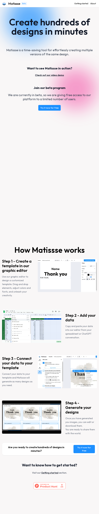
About (93, 3)
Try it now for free (49, 108)
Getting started (81, 3)
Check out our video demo (49, 75)
